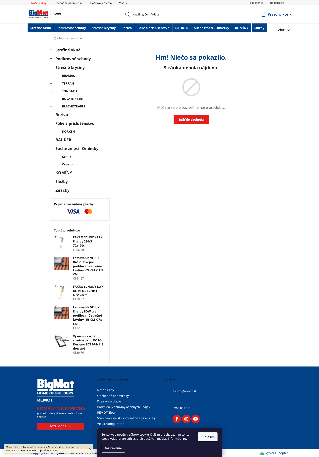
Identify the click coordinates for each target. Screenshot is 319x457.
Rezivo (61, 114)
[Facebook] (177, 419)
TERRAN (68, 83)
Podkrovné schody (73, 58)
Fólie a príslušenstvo (74, 123)
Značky (62, 190)
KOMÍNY (63, 172)
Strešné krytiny (70, 67)
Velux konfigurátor (110, 424)
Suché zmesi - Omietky (77, 148)
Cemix (66, 157)
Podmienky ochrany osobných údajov (123, 407)
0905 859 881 (182, 408)
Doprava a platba (101, 3)
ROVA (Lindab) (72, 99)
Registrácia (277, 2)
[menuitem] (41, 27)
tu (184, 439)
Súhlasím (208, 437)
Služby (61, 181)
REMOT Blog (106, 412)
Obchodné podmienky (68, 3)
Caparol (68, 164)
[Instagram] (186, 419)
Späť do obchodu (191, 120)
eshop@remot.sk (185, 391)
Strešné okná (68, 50)
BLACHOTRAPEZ (73, 106)
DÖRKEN (68, 131)
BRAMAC (68, 76)
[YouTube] (195, 419)
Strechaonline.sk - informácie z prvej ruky (126, 418)
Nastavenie (113, 448)
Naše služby (38, 3)
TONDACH (69, 91)
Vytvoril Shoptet (276, 453)
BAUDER (63, 139)
